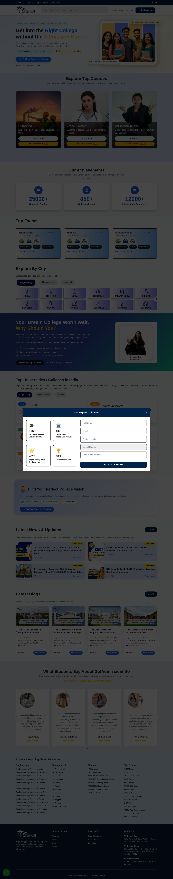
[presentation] (113, 455)
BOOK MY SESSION (113, 465)
